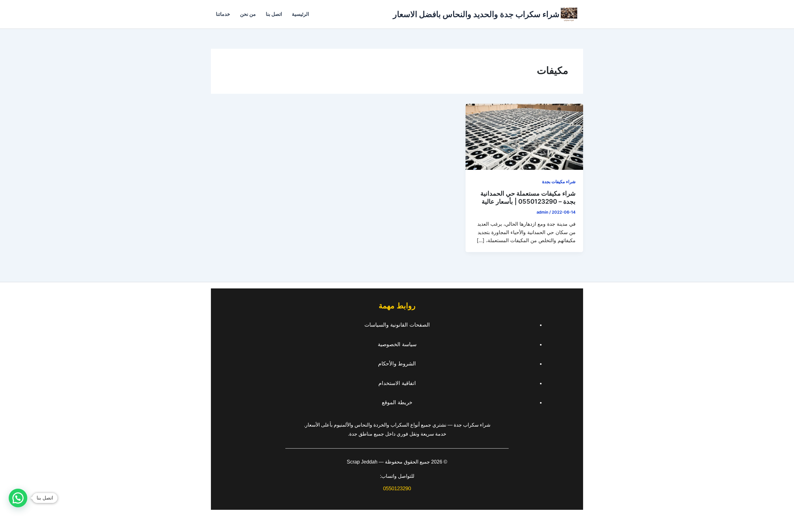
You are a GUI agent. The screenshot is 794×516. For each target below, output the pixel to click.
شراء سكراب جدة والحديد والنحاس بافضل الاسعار (476, 14)
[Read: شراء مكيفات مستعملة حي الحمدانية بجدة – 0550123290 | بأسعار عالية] (524, 136)
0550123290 (397, 488)
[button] (18, 498)
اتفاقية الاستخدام (397, 383)
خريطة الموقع (397, 402)
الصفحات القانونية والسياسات (397, 325)
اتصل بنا (274, 14)
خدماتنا (223, 14)
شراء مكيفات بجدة (559, 181)
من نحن (248, 14)
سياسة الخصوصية (397, 344)
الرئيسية (300, 14)
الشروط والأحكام (397, 364)
